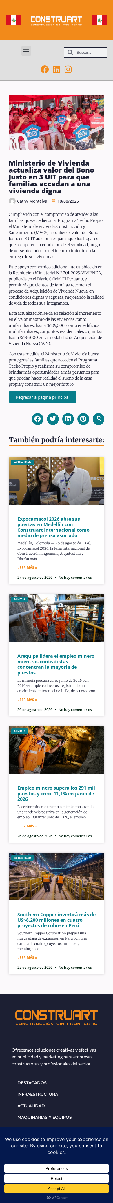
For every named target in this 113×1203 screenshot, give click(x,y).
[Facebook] (45, 69)
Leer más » (27, 567)
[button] (26, 51)
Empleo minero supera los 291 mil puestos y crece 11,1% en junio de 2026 (56, 793)
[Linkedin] (56, 69)
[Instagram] (68, 69)
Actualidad (31, 1105)
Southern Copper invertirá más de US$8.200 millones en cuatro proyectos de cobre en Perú (56, 920)
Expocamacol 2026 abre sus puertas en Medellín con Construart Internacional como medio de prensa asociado (53, 527)
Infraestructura (37, 1094)
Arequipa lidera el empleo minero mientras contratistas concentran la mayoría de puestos (55, 664)
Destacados (32, 1082)
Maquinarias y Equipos (44, 1117)
